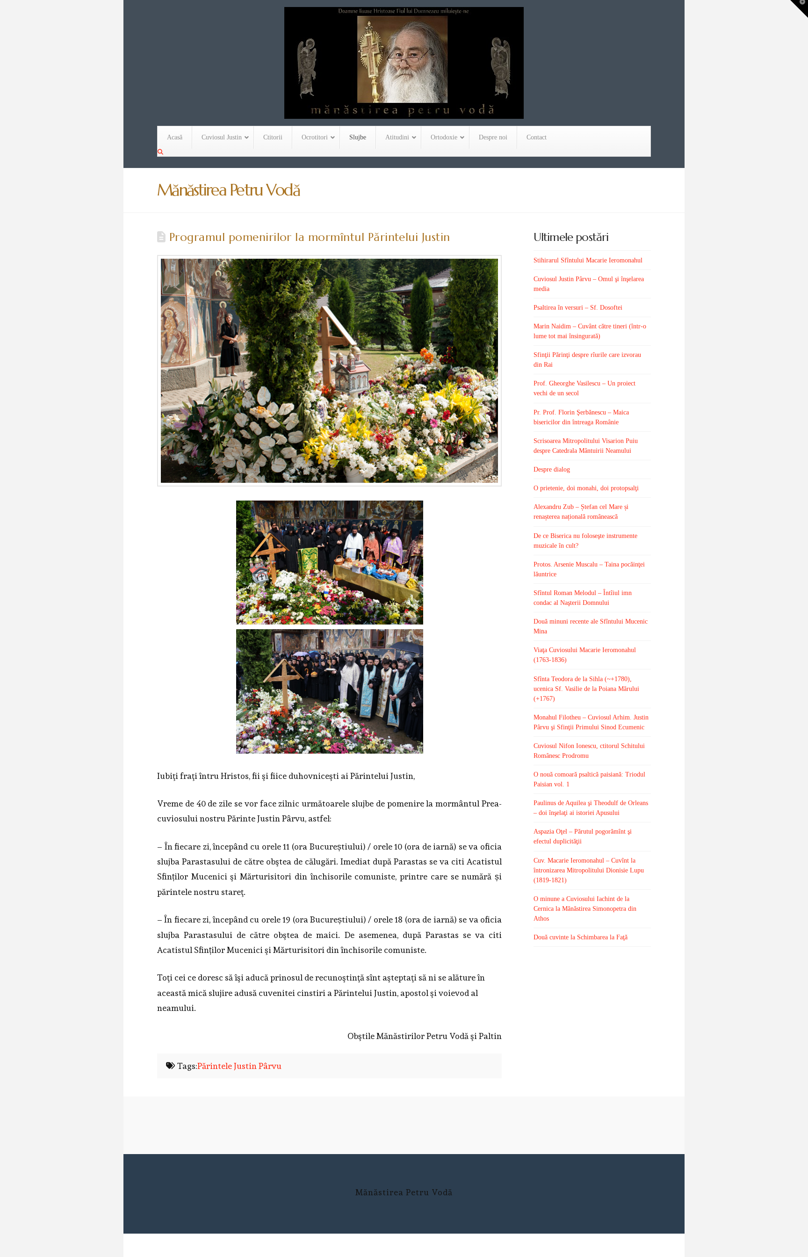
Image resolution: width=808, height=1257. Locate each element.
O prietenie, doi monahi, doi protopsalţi (586, 488)
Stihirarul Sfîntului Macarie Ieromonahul (588, 260)
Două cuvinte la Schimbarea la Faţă (581, 937)
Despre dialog (552, 469)
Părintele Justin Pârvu (239, 1066)
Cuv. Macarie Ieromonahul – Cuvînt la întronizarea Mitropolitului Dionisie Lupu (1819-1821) (589, 870)
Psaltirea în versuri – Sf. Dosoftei (578, 307)
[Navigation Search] (161, 152)
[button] (799, 9)
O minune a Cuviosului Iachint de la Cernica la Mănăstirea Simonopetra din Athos (585, 908)
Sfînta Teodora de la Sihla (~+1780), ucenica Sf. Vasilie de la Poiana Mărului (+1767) (586, 689)
